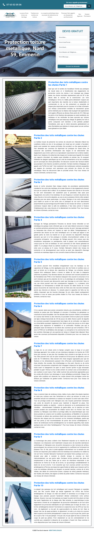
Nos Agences (79, 15)
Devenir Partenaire (87, 15)
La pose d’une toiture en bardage (24, 15)
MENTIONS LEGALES (55, 530)
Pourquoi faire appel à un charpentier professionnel (68, 15)
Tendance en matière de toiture (35, 15)
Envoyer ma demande (73, 66)
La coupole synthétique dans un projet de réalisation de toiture (50, 15)
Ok (89, 6)
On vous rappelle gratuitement (76, 2)
